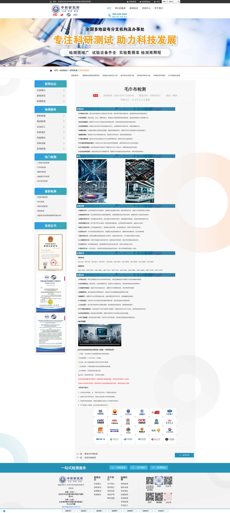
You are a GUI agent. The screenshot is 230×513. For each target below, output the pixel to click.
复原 (147, 99)
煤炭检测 (41, 121)
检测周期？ (130, 511)
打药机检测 (41, 167)
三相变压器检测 (43, 163)
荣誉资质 (132, 2)
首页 (109, 8)
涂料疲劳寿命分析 (144, 75)
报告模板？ (99, 511)
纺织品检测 (84, 70)
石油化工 (41, 127)
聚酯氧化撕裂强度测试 (91, 75)
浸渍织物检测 (90, 458)
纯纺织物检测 (42, 206)
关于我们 (111, 484)
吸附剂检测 (41, 172)
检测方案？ (68, 511)
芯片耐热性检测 (174, 75)
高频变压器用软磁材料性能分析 (49, 215)
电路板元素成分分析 (110, 75)
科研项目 (41, 132)
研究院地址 (146, 2)
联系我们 (111, 487)
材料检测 (73, 70)
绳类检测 (40, 211)
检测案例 (41, 101)
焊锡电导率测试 (159, 75)
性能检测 (124, 494)
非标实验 (41, 143)
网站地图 (111, 498)
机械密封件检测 (43, 176)
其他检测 (41, 148)
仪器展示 (41, 90)
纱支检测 (40, 202)
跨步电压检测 (42, 181)
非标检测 (124, 502)
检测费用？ (115, 511)
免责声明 (111, 494)
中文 (158, 2)
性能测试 (41, 137)
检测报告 (97, 494)
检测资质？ (146, 511)
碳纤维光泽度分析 (127, 75)
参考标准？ (161, 511)
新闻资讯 (41, 95)
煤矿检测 (124, 487)
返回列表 (186, 455)
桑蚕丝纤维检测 (91, 454)
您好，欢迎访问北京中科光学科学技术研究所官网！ (72, 2)
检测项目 (64, 70)
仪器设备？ (84, 511)
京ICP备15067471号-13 (71, 507)
